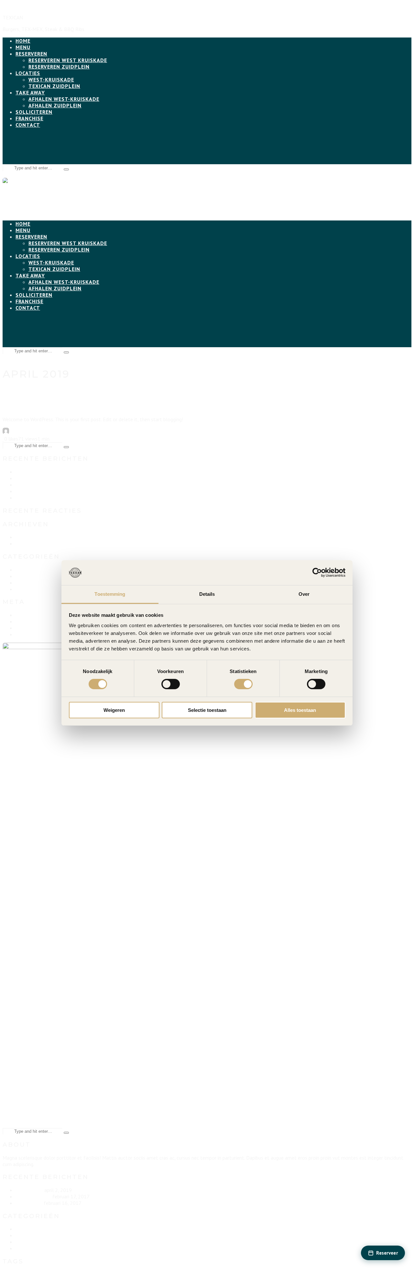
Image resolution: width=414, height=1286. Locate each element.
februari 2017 (30, 543)
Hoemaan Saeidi (26, 432)
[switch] (170, 684)
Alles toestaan (300, 710)
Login (21, 615)
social (166, 1279)
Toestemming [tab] (109, 594)
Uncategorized (60, 432)
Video (21, 589)
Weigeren (114, 710)
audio (7, 1279)
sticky (186, 1279)
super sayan (200, 1279)
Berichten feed (32, 621)
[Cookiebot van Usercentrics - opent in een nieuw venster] (317, 572)
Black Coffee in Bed (37, 491)
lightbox (72, 1279)
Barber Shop (29, 497)
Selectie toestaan (207, 710)
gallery (39, 1279)
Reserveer (387, 1253)
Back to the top (20, 6)
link (82, 1279)
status (175, 1279)
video (214, 1279)
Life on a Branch (33, 478)
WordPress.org (31, 634)
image (55, 1278)
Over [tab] (304, 594)
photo (139, 1277)
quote (156, 1279)
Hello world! (40, 405)
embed (22, 1278)
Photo (22, 576)
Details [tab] (207, 594)
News (22, 569)
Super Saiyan (29, 484)
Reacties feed (30, 628)
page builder (106, 1278)
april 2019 (27, 537)
